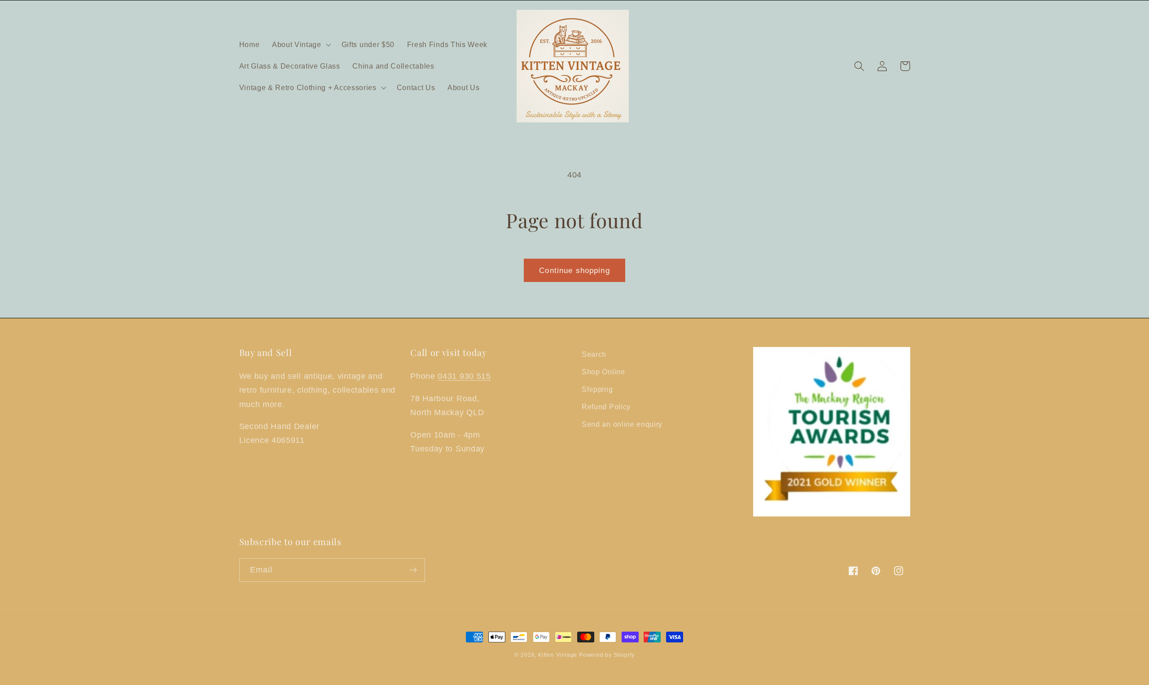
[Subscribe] (413, 570)
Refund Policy (606, 407)
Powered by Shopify (607, 655)
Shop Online (603, 372)
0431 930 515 (464, 376)
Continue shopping (574, 270)
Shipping (597, 389)
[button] (300, 44)
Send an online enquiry (622, 424)
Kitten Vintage (558, 655)
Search (594, 354)
